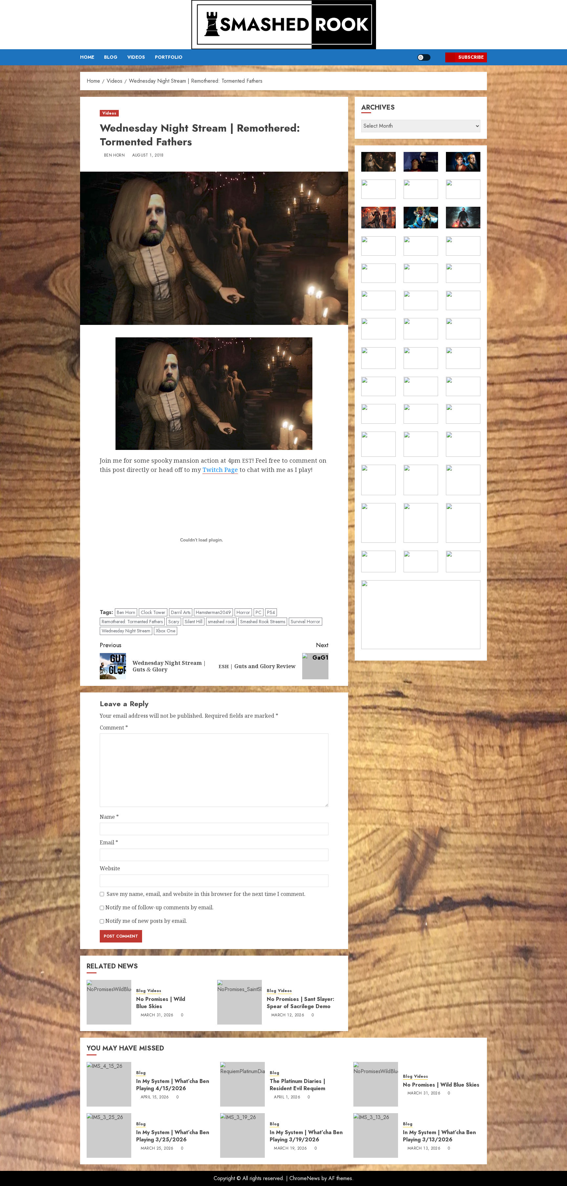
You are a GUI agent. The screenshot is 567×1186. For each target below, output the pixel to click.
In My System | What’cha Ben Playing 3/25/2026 (172, 1136)
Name (109, 816)
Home (87, 57)
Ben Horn (114, 155)
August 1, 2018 (148, 155)
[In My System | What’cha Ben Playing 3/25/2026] (109, 1135)
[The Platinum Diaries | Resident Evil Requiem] (242, 1084)
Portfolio (168, 57)
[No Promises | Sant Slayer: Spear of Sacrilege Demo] (239, 1002)
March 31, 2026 (157, 1015)
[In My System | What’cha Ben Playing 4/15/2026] (109, 1084)
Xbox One (165, 630)
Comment (114, 727)
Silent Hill (193, 621)
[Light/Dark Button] (423, 57)
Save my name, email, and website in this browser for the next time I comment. (206, 894)
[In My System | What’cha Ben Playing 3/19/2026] (242, 1135)
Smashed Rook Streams (262, 621)
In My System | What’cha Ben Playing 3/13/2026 (439, 1136)
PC (259, 612)
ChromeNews (304, 1178)
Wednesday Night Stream (126, 630)
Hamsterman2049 (213, 612)
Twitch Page (220, 470)
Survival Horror (305, 621)
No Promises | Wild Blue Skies (160, 1002)
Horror (243, 612)
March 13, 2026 (424, 1148)
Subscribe (471, 57)
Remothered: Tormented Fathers (132, 621)
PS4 (271, 612)
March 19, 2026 (290, 1148)
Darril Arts (180, 612)
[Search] (438, 57)
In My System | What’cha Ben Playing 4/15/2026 (172, 1084)
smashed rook (221, 621)
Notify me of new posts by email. (146, 920)
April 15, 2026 (155, 1097)
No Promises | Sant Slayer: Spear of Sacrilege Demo (300, 1002)
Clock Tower (153, 612)
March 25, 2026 (157, 1148)
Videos (136, 57)
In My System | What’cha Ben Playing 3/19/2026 (306, 1136)
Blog (110, 57)
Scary (173, 621)
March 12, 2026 (287, 1015)
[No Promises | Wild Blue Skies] (109, 1002)
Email (109, 842)
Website (110, 868)
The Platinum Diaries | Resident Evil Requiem (297, 1084)
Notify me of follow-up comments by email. (159, 907)
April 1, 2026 (287, 1097)
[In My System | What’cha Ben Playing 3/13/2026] (375, 1135)
